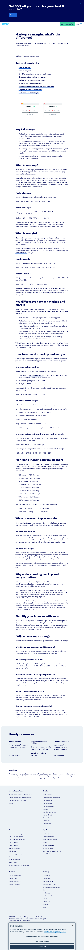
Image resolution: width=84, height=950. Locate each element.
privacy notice (60, 932)
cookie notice (49, 932)
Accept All (42, 947)
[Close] (72, 925)
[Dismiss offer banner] (80, 3)
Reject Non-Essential (42, 941)
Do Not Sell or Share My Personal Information (42, 936)
